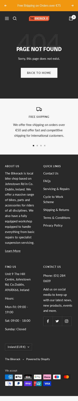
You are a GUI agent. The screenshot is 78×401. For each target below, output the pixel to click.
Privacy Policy (53, 225)
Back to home (39, 72)
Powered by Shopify (38, 359)
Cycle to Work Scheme (53, 199)
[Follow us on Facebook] (48, 321)
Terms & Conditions (56, 217)
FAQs (47, 181)
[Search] (15, 18)
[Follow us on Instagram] (66, 321)
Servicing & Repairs (56, 189)
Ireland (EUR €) (16, 347)
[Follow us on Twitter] (57, 321)
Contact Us (50, 173)
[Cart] (71, 18)
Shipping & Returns (56, 210)
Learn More (13, 251)
